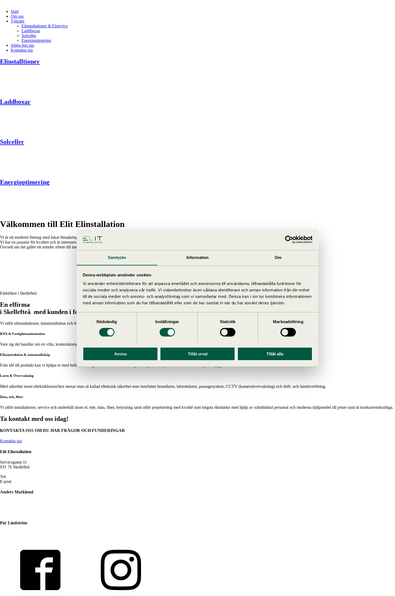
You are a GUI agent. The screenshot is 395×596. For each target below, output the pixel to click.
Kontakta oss (22, 50)
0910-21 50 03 (12, 533)
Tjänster (17, 21)
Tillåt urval (197, 353)
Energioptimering (36, 40)
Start (15, 11)
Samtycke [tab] (117, 257)
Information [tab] (197, 257)
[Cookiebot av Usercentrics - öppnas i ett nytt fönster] (289, 240)
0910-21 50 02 (12, 502)
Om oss (17, 16)
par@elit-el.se (11, 543)
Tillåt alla (275, 353)
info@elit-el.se (25, 481)
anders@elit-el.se (14, 512)
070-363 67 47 (12, 538)
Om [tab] (278, 257)
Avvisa (120, 353)
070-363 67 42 (12, 507)
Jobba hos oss (22, 45)
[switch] (167, 332)
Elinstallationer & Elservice (44, 26)
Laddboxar (30, 30)
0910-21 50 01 (20, 476)
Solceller (28, 35)
